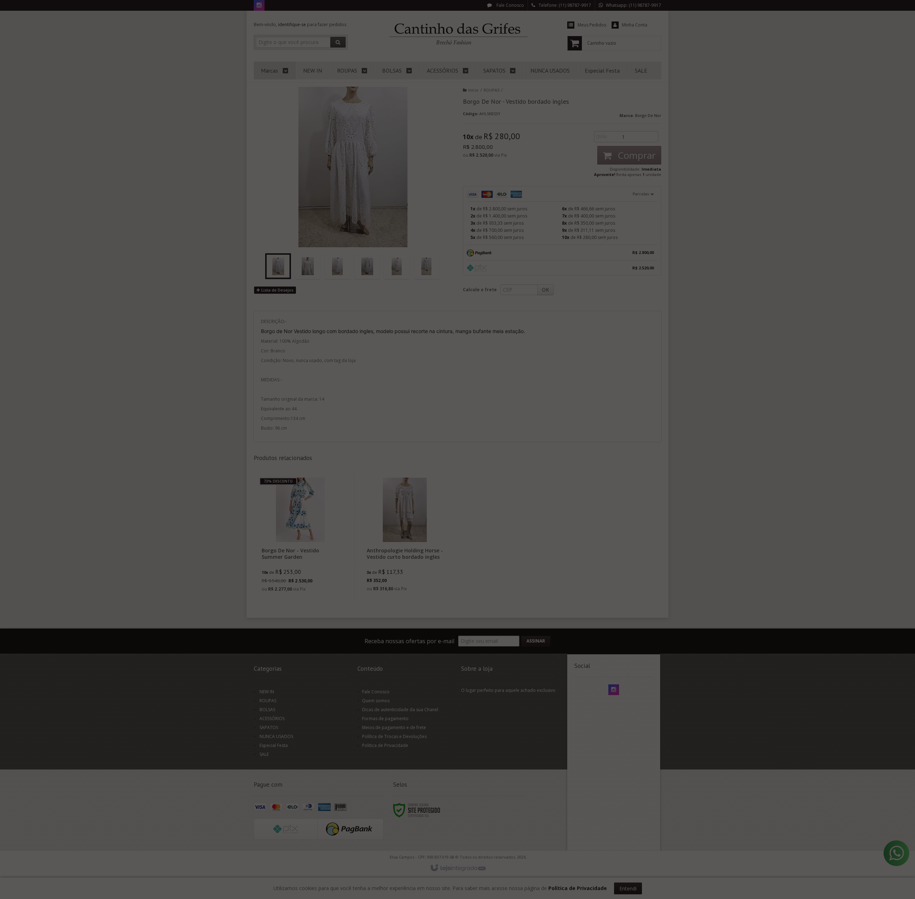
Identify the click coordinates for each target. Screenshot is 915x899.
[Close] (511, 415)
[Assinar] (492, 465)
